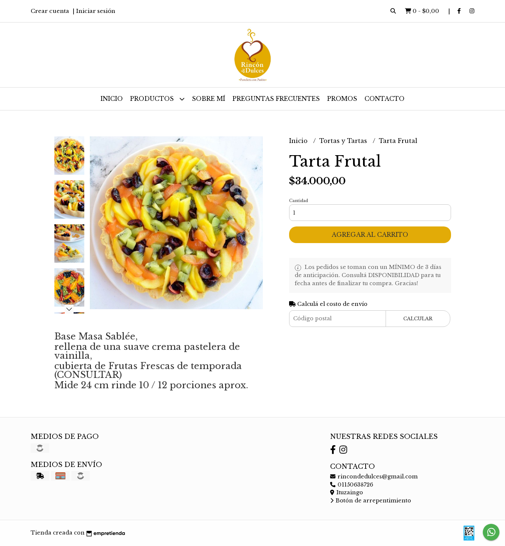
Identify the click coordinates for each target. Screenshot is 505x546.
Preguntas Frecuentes (276, 98)
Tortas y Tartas (344, 140)
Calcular (418, 318)
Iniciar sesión (95, 10)
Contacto (384, 98)
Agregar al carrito (370, 234)
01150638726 (354, 484)
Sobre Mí (208, 98)
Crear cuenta (50, 10)
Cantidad (298, 200)
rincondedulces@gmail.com (377, 476)
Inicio (112, 98)
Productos (153, 98)
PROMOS (342, 98)
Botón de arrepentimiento (372, 500)
